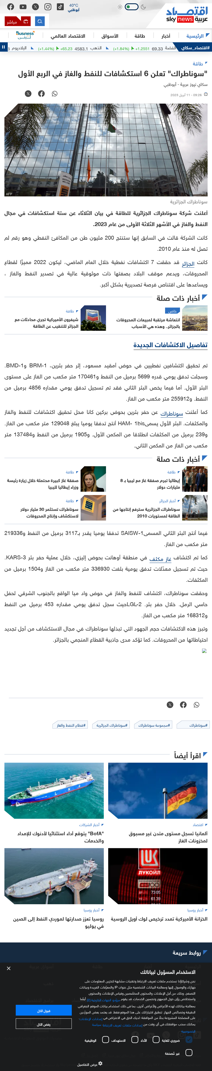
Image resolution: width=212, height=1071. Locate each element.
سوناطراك (172, 412)
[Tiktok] (60, 7)
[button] (74, 6)
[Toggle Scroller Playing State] (4, 47)
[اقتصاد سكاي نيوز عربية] (179, 15)
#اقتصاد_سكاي (195, 47)
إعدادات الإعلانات (91, 1018)
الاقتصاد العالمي (68, 35)
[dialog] (106, 1017)
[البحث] (40, 21)
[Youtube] (23, 7)
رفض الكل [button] (44, 1023)
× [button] (9, 969)
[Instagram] (48, 7)
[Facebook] (10, 7)
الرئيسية (195, 35)
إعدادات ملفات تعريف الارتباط (122, 1024)
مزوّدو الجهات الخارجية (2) (103, 999)
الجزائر (188, 262)
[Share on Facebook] (41, 94)
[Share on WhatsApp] (54, 94)
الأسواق (110, 35)
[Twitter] (35, 7)
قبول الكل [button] (43, 1010)
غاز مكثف (160, 558)
